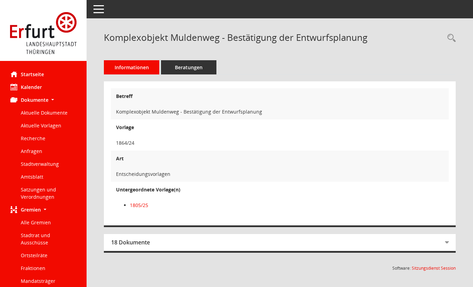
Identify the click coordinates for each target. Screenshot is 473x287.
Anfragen (31, 151)
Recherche (33, 138)
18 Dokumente (130, 242)
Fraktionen (33, 268)
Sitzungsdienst (434, 268)
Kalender (31, 87)
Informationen (132, 67)
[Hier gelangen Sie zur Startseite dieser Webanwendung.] (43, 33)
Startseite (32, 74)
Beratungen (189, 67)
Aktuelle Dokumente (44, 112)
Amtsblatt (32, 176)
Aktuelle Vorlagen (41, 125)
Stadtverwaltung (40, 164)
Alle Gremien (36, 222)
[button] (43, 99)
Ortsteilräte (34, 255)
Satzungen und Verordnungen (38, 193)
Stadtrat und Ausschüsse (35, 239)
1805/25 (139, 205)
